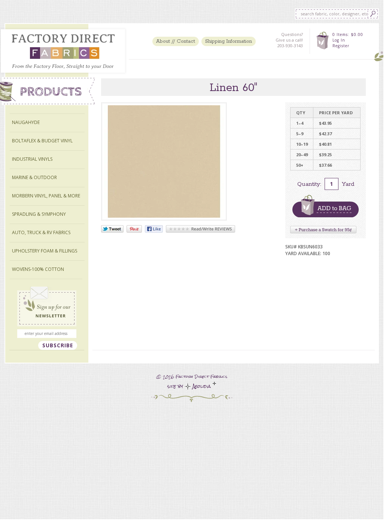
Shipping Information (228, 41)
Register (340, 45)
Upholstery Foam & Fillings (44, 251)
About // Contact (175, 41)
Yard (348, 184)
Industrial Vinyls (32, 159)
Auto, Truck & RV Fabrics (41, 232)
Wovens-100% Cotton (38, 269)
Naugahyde (26, 122)
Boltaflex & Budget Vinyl (42, 140)
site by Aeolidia (190, 386)
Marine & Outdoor (34, 177)
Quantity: (309, 184)
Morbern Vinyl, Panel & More (46, 196)
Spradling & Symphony (39, 214)
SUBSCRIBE (57, 345)
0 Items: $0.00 (347, 34)
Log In (338, 40)
